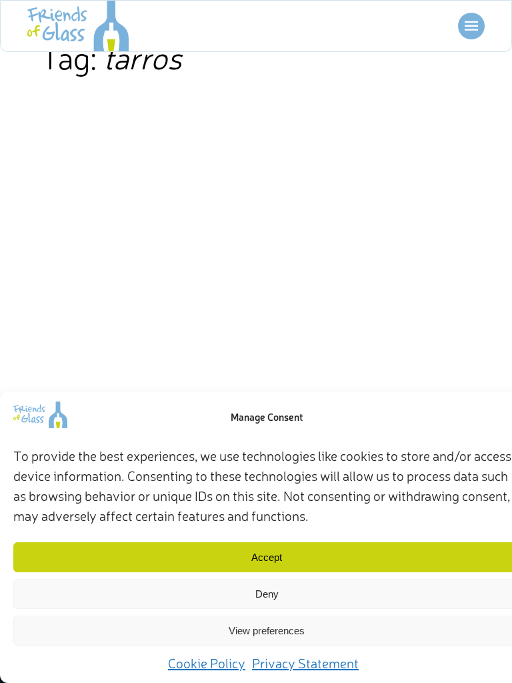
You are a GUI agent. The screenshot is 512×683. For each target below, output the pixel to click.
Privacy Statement (305, 663)
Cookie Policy (206, 663)
